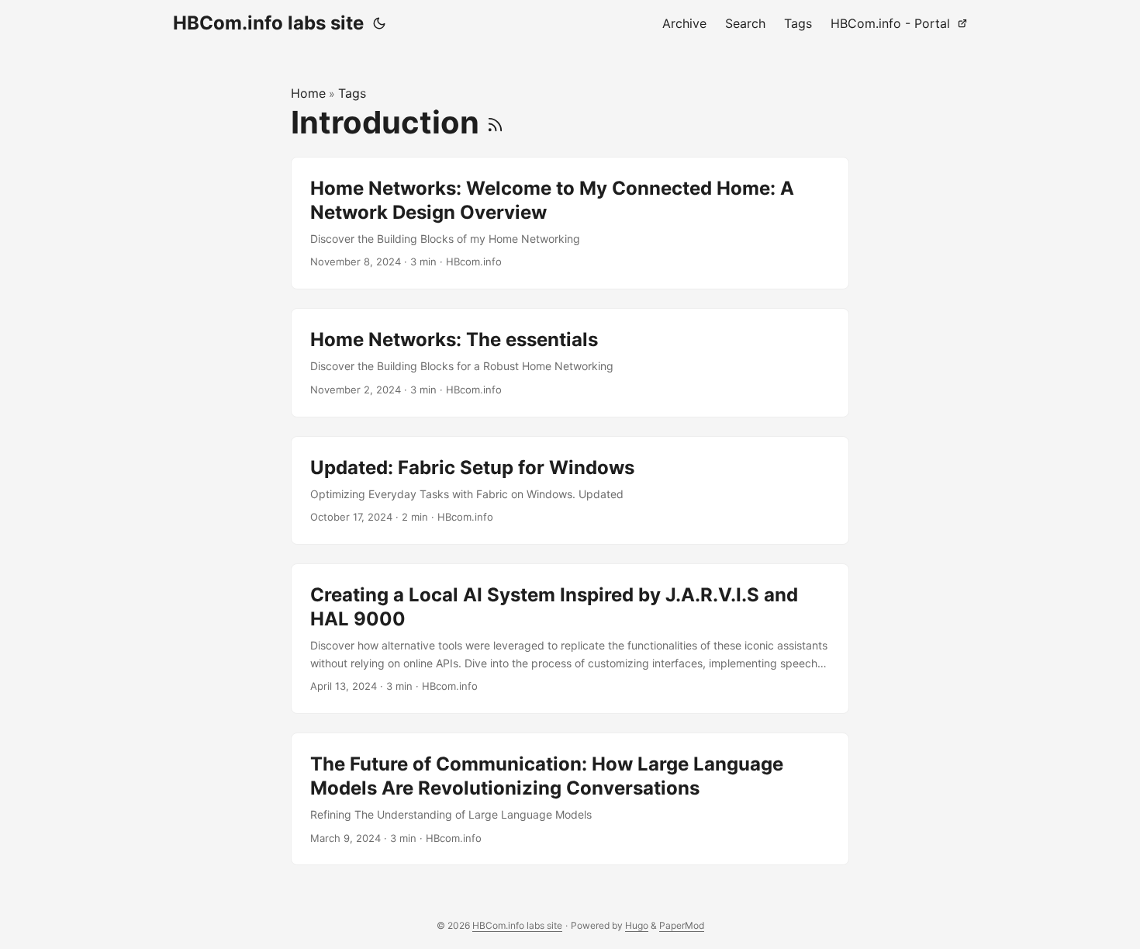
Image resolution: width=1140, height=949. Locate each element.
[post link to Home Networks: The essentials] (570, 362)
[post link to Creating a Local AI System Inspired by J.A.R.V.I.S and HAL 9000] (570, 638)
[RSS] (495, 122)
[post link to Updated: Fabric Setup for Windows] (570, 490)
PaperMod (681, 925)
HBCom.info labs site (268, 23)
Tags (352, 93)
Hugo (636, 925)
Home (308, 93)
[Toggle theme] (379, 23)
